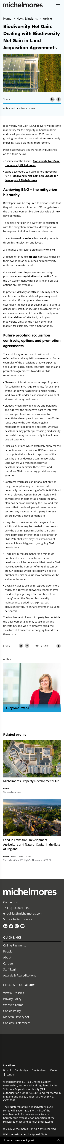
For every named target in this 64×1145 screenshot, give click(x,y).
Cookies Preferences (17, 1023)
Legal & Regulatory (19, 985)
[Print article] (58, 646)
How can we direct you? (18, 1140)
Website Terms (13, 1005)
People (7, 951)
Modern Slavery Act (16, 1017)
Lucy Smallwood (17, 708)
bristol (7, 1070)
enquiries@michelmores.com (22, 913)
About (7, 957)
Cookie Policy (12, 1011)
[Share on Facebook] (58, 99)
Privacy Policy (12, 999)
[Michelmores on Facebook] (11, 926)
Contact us (10, 902)
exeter (54, 1070)
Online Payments (14, 945)
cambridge (21, 1070)
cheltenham (39, 1070)
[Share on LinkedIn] (52, 99)
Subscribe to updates (17, 919)
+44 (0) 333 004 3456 (16, 908)
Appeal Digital (39, 1134)
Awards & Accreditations (19, 975)
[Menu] (58, 4)
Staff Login (10, 969)
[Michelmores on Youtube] (22, 926)
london (11, 1074)
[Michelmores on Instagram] (17, 926)
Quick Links (12, 937)
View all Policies (13, 993)
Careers (8, 963)
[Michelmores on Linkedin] (5, 926)
